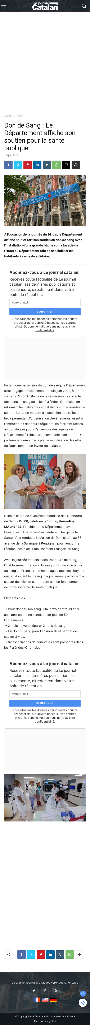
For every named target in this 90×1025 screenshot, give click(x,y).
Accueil (8, 116)
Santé (20, 116)
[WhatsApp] (56, 165)
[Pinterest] (27, 165)
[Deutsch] (53, 1002)
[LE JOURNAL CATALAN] (45, 5)
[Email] (66, 165)
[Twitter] (18, 165)
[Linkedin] (37, 165)
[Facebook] (8, 165)
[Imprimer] (76, 165)
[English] (45, 1002)
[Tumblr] (47, 165)
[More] (79, 954)
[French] (37, 1002)
